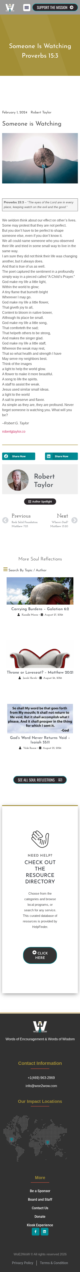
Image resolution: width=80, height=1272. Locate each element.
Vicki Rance (29, 748)
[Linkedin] (44, 1231)
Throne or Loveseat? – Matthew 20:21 (40, 673)
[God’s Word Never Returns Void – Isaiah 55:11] (40, 718)
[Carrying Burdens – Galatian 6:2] (40, 591)
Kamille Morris (30, 615)
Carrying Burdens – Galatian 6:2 (40, 609)
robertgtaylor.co (13, 431)
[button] (26, 7)
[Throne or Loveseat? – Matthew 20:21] (40, 654)
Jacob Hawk (30, 678)
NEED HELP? (40, 855)
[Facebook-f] (35, 1231)
